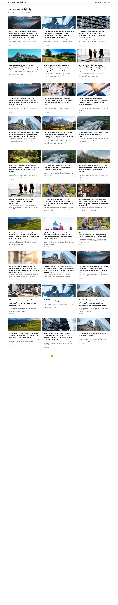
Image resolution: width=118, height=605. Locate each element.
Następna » (63, 355)
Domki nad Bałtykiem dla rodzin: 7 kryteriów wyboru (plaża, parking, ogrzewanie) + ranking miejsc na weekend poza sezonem (93, 268)
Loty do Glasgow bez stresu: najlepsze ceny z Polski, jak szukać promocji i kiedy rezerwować (93, 134)
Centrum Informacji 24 (17, 2)
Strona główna (106, 2)
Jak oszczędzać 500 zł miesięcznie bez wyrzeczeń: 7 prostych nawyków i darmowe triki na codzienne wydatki (58, 167)
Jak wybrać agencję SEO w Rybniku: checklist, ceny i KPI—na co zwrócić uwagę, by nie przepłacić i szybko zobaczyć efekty (23, 67)
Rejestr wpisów (97, 2)
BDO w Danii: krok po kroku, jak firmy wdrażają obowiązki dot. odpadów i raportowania (21, 201)
